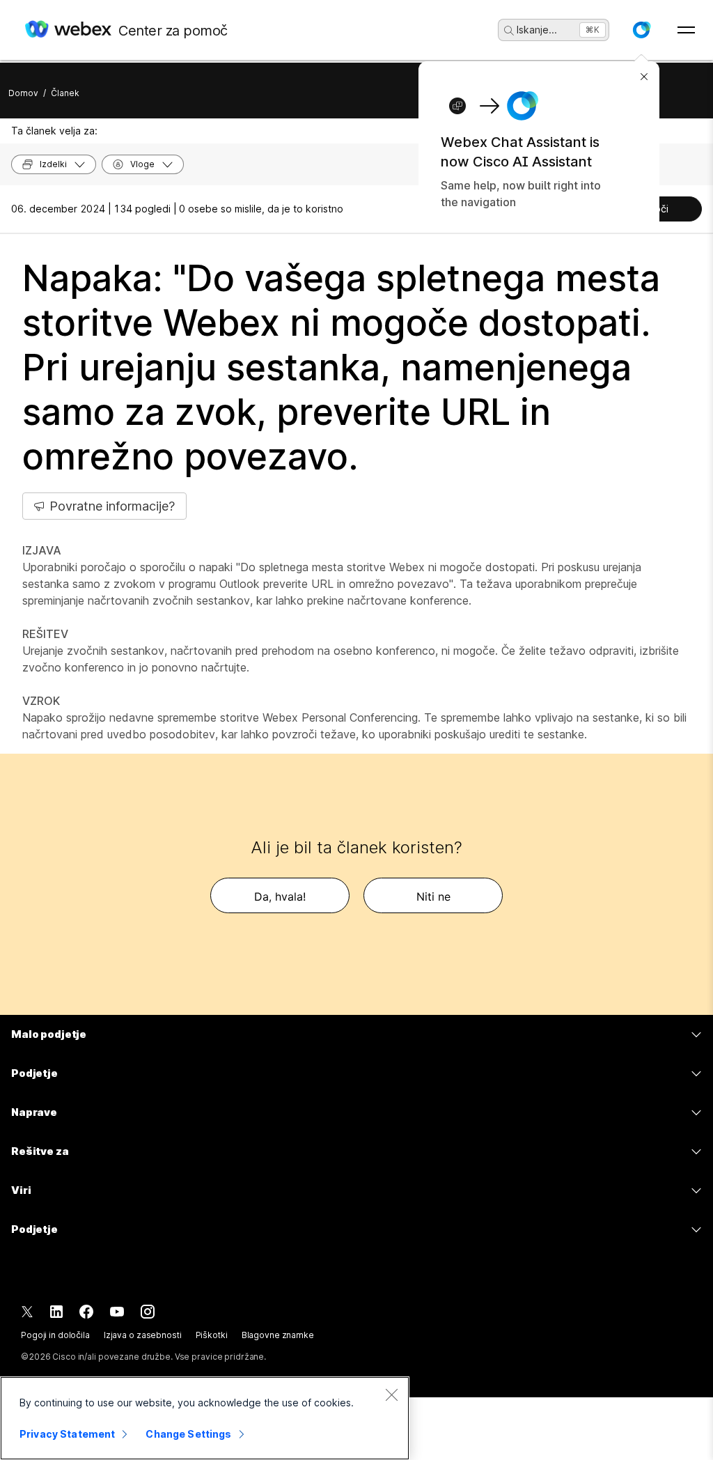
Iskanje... (537, 30)
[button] (641, 30)
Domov (23, 93)
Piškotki (212, 1335)
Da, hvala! (280, 896)
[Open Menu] (686, 30)
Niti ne (433, 896)
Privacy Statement (67, 1434)
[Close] (391, 1394)
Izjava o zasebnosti (143, 1335)
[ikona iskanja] (509, 31)
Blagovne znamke (278, 1335)
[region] (204, 1418)
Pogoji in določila (55, 1335)
